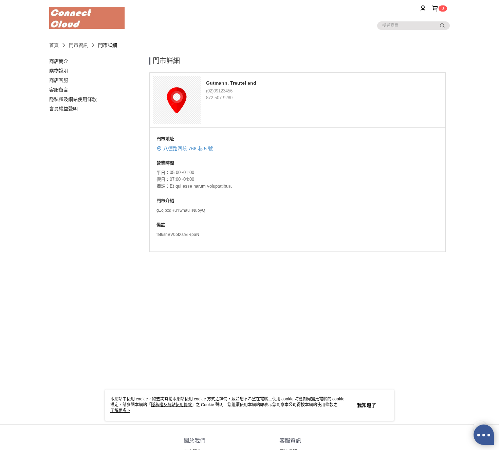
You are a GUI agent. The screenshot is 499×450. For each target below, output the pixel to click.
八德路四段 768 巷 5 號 (188, 148)
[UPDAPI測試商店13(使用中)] (87, 18)
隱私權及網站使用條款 (171, 404)
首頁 (54, 45)
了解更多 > (120, 410)
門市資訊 (78, 45)
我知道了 (366, 405)
